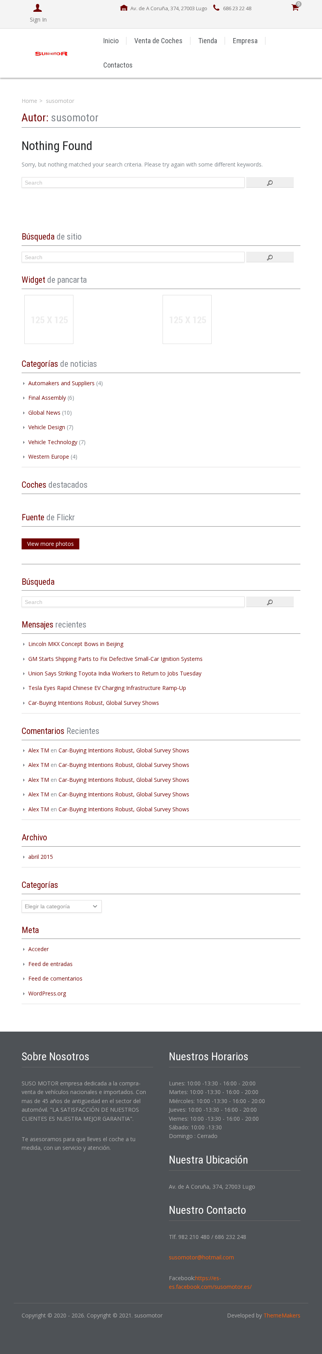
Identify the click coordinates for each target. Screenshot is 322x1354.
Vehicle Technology (52, 442)
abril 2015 (40, 856)
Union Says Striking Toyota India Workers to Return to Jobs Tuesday (114, 673)
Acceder (38, 949)
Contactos (118, 65)
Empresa (245, 41)
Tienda (207, 41)
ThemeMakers (281, 1315)
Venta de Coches (158, 41)
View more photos (50, 543)
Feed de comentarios (55, 978)
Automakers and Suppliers (61, 383)
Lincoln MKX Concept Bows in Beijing (75, 644)
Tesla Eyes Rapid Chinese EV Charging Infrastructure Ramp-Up (107, 688)
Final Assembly (47, 397)
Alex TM (38, 750)
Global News (44, 412)
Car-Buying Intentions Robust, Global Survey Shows (93, 702)
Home (29, 100)
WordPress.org (47, 993)
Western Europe (48, 456)
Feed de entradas (50, 964)
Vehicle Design (46, 427)
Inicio (111, 41)
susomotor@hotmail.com (201, 1257)
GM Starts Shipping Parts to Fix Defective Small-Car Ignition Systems (115, 658)
